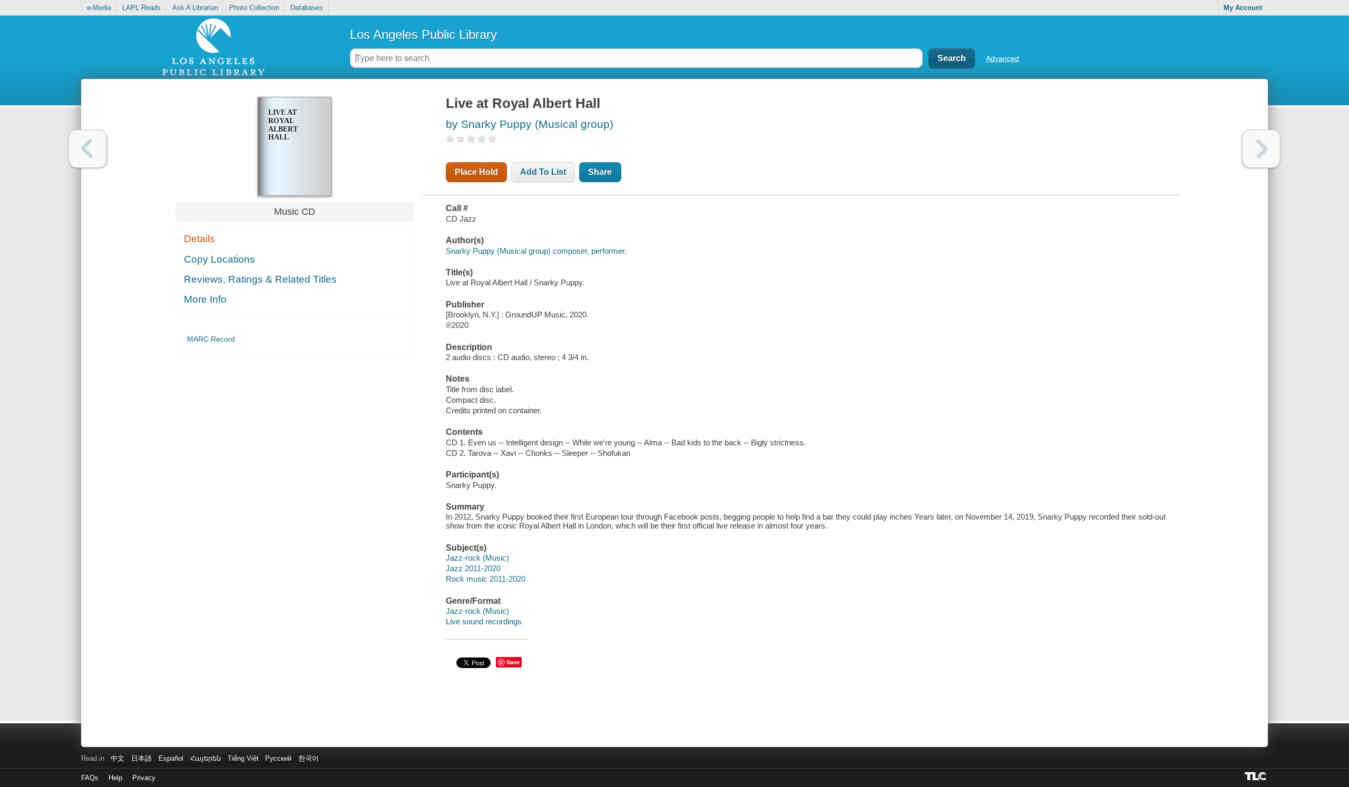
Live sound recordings (484, 621)
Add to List (543, 171)
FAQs (90, 778)
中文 (117, 758)
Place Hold (476, 171)
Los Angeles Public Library (423, 34)
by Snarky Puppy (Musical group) (529, 124)
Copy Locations (219, 259)
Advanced (1002, 58)
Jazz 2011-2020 (473, 568)
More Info (205, 299)
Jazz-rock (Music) (477, 557)
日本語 (141, 758)
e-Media (99, 8)
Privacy (143, 778)
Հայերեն (205, 758)
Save (513, 662)
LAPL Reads (141, 8)
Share (600, 171)
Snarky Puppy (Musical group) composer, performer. (536, 250)
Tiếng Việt (243, 758)
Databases (306, 8)
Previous (88, 148)
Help (115, 778)
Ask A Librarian (195, 8)
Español (171, 758)
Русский (278, 758)
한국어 (308, 758)
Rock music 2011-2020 (485, 578)
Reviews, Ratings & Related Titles (260, 279)
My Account (1243, 8)
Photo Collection (254, 8)
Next (1261, 148)
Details (199, 238)
